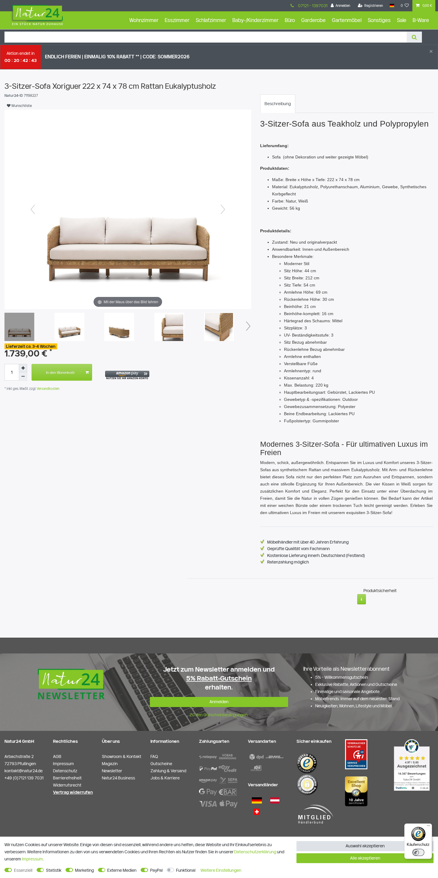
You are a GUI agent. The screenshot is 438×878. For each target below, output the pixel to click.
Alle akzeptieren (365, 858)
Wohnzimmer (144, 20)
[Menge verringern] (23, 376)
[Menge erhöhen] (23, 368)
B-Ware (421, 20)
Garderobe (313, 20)
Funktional (185, 870)
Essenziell (23, 870)
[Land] (391, 5)
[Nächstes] (223, 209)
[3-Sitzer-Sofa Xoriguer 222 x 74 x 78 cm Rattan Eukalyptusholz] (19, 328)
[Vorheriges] (33, 209)
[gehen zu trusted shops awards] (356, 791)
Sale (401, 20)
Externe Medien (121, 870)
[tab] (277, 103)
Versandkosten (47, 388)
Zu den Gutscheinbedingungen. (219, 714)
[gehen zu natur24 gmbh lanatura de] (356, 753)
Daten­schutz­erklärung (255, 851)
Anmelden (219, 701)
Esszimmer (177, 20)
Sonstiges (379, 20)
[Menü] (428, 827)
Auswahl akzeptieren (365, 845)
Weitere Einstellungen (221, 870)
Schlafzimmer (211, 20)
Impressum (32, 859)
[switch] (418, 852)
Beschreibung (278, 103)
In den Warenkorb (60, 372)
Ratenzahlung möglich (288, 562)
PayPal (156, 870)
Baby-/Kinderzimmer (255, 20)
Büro (290, 20)
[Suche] (414, 37)
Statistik (53, 870)
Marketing (84, 870)
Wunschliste (21, 105)
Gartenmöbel (346, 20)
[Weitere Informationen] (361, 599)
